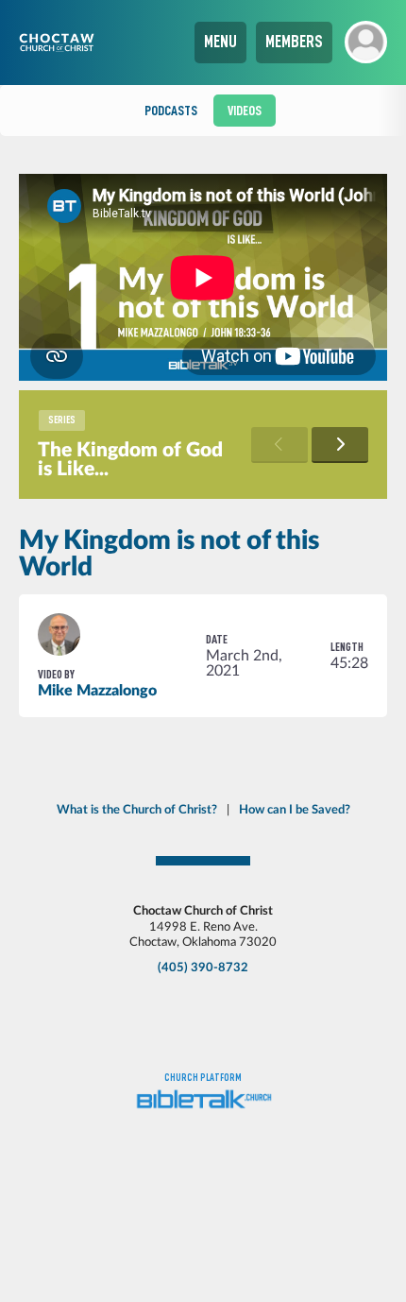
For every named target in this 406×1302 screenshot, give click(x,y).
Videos (245, 110)
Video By (56, 674)
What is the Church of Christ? (137, 809)
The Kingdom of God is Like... (130, 460)
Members (294, 41)
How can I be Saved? (294, 809)
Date (217, 639)
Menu (220, 41)
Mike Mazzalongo (97, 690)
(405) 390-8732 (203, 967)
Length (347, 647)
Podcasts (170, 110)
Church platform (203, 1077)
